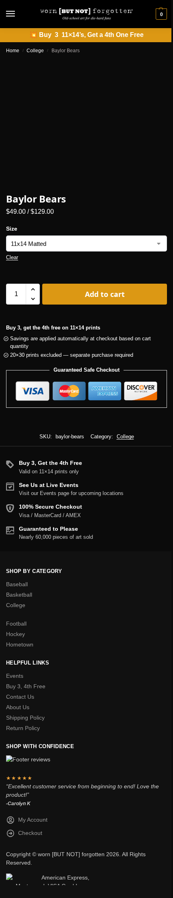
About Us (17, 707)
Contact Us (20, 696)
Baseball (17, 584)
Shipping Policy (25, 717)
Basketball (19, 594)
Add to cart (105, 294)
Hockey (15, 634)
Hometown (19, 644)
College (35, 50)
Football (16, 623)
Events (14, 676)
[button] (160, 14)
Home (12, 50)
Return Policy (23, 728)
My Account (32, 819)
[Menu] (18, 14)
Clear (12, 257)
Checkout (30, 833)
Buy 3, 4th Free (25, 686)
